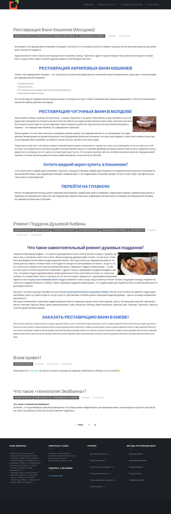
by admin (112, 36)
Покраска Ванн (135, 473)
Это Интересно (136, 230)
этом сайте (34, 370)
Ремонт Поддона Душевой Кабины (49, 223)
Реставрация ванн (55, 476)
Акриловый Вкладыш (138, 460)
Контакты (153, 4)
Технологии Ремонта (88, 230)
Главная (88, 4)
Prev (80, 425)
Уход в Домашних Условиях (91, 36)
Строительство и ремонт (64, 36)
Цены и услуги (106, 4)
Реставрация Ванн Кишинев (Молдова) (54, 29)
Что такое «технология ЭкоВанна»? (49, 391)
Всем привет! (27, 357)
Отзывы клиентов (131, 4)
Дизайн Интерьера (23, 36)
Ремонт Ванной (42, 36)
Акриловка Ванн (136, 454)
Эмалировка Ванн (136, 480)
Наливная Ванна (136, 467)
